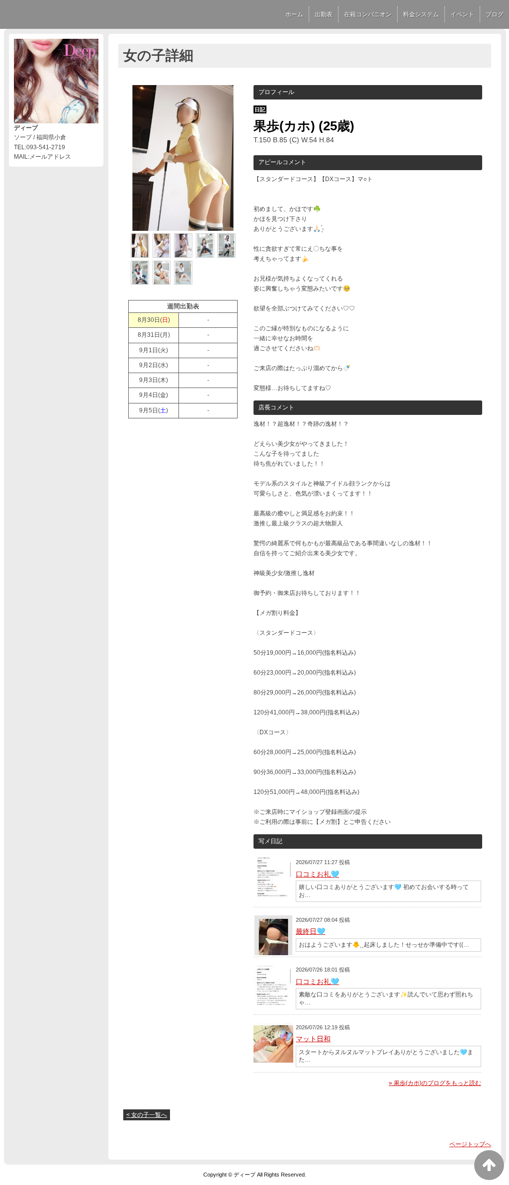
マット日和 (313, 1039)
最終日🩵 (310, 931)
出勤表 (324, 14)
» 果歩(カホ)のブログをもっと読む (435, 1083)
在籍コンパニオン (368, 14)
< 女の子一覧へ (146, 1114)
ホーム (294, 14)
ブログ (495, 14)
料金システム (421, 14)
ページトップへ (470, 1144)
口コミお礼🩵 (317, 874)
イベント (462, 14)
